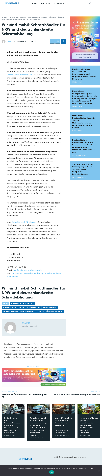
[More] (63, 41)
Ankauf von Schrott (22, 303)
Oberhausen (49, 307)
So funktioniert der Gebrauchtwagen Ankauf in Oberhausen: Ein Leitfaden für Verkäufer (12, 425)
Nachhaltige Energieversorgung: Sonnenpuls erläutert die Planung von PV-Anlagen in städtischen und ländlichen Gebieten (85, 97)
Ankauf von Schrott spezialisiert (21, 307)
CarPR (9, 41)
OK (52, 472)
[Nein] (99, 470)
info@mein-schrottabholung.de (27, 270)
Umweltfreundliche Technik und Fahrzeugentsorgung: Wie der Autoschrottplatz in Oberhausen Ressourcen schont (38, 426)
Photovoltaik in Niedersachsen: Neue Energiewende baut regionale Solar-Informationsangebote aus (83, 146)
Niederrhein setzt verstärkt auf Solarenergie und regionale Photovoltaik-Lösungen (84, 74)
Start (4, 17)
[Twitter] (57, 41)
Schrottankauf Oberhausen (19, 74)
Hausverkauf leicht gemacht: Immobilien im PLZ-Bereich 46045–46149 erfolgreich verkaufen (89, 425)
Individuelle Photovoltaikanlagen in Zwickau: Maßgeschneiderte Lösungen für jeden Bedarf (83, 121)
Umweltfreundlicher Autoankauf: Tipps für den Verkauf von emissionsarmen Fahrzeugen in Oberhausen (63, 425)
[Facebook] (52, 41)
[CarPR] (4, 41)
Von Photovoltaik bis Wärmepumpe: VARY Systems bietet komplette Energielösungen (82, 169)
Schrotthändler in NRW (49, 311)
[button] (90, 3)
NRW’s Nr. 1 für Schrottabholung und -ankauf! (77, 394)
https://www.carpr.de (29, 326)
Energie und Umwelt (17, 17)
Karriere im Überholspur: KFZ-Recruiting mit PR (24, 395)
